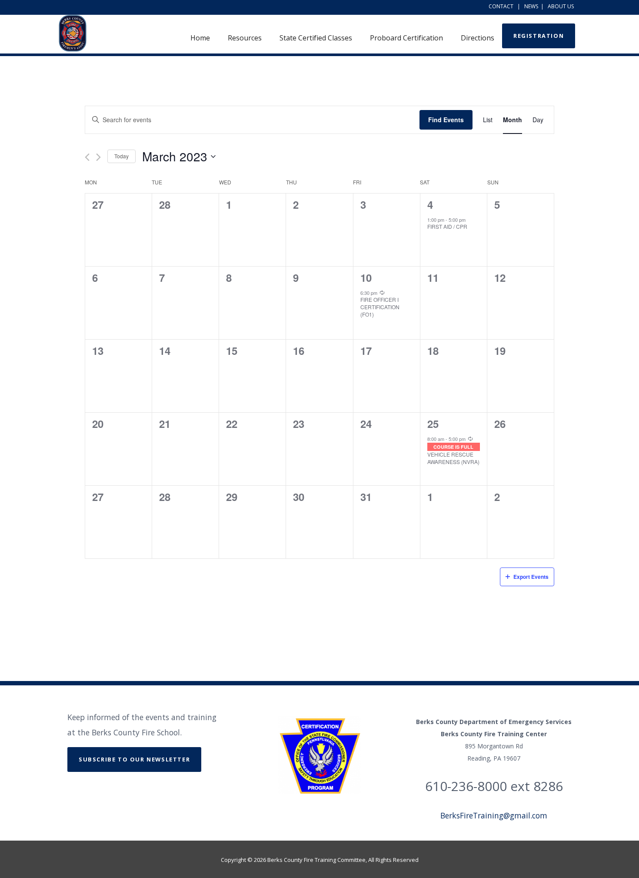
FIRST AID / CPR (447, 226)
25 (433, 423)
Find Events (446, 119)
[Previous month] (87, 157)
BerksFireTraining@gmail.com (493, 815)
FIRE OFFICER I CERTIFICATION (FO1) (379, 306)
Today (121, 156)
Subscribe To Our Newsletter (134, 759)
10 (366, 277)
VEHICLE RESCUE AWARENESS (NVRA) (453, 458)
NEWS (531, 6)
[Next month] (98, 157)
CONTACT (501, 6)
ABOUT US (561, 6)
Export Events (531, 577)
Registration (538, 36)
